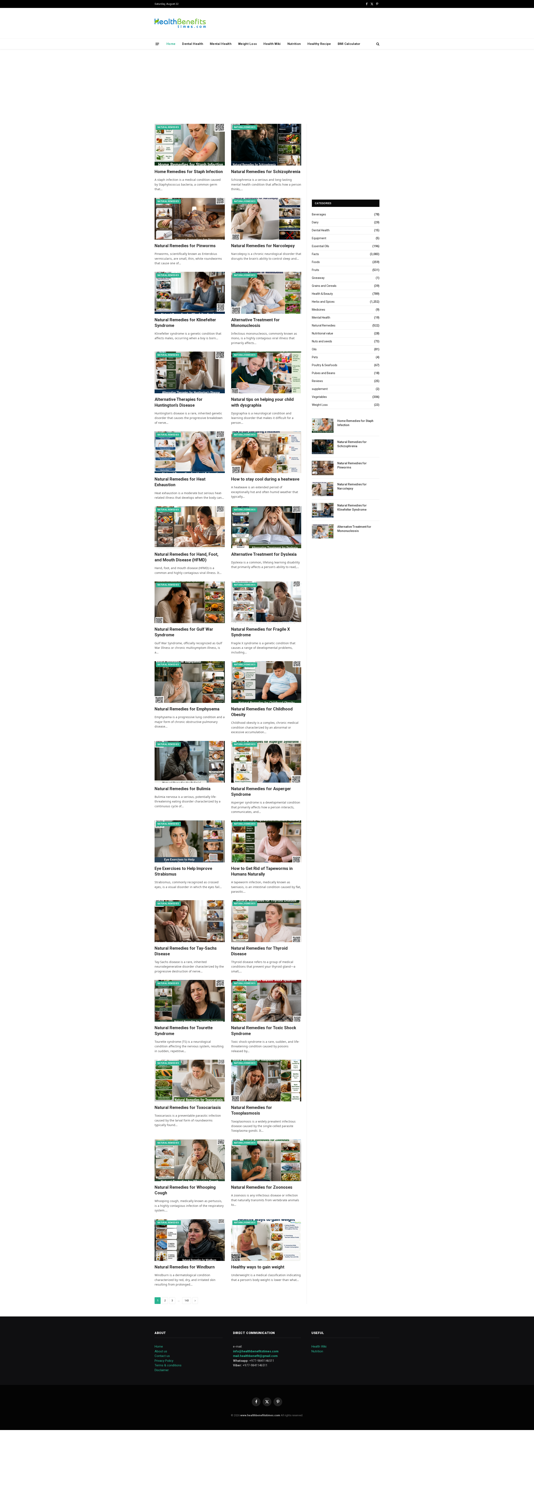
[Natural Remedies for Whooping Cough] (190, 1160)
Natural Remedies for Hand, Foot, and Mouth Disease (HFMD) (186, 557)
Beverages (319, 214)
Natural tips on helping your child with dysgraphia (262, 402)
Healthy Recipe (319, 44)
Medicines (318, 309)
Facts (315, 254)
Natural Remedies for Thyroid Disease (259, 951)
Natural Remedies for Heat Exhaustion (180, 482)
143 (186, 1300)
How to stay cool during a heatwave (265, 479)
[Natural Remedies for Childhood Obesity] (266, 682)
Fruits (315, 270)
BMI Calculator (349, 44)
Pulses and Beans (323, 373)
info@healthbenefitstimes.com (255, 1351)
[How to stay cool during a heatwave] (266, 452)
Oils (314, 349)
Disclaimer (162, 1370)
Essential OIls (320, 246)
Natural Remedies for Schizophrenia (265, 171)
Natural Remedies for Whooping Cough (185, 1190)
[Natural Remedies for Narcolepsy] (266, 219)
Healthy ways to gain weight (257, 1266)
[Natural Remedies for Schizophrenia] (266, 145)
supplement (320, 389)
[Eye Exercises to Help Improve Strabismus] (190, 841)
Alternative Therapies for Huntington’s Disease (179, 402)
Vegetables (319, 397)
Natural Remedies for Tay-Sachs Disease (186, 951)
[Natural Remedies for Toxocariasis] (190, 1080)
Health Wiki (272, 44)
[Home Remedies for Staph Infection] (190, 145)
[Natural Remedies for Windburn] (190, 1240)
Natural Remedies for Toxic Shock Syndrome (263, 1030)
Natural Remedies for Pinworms (185, 245)
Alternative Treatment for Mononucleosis (255, 322)
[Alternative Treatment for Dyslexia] (266, 527)
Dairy (315, 222)
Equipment (319, 238)
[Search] (377, 44)
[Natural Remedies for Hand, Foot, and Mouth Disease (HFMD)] (190, 527)
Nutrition (294, 44)
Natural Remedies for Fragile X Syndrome (260, 632)
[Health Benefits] (180, 23)
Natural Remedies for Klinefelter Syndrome (185, 322)
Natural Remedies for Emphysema (187, 708)
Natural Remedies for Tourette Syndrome (184, 1030)
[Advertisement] (267, 86)
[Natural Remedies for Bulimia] (190, 762)
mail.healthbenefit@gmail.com (255, 1356)
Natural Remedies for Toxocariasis (188, 1107)
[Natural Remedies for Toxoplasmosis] (266, 1080)
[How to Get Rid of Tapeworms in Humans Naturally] (266, 841)
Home (170, 44)
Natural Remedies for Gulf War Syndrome (184, 632)
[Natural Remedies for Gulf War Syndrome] (190, 602)
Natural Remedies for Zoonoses (261, 1187)
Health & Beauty (322, 293)
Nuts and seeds (322, 341)
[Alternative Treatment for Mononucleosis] (266, 293)
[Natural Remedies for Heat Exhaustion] (190, 452)
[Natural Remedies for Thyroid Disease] (266, 921)
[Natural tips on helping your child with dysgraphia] (266, 372)
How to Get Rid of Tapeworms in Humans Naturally (262, 871)
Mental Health (221, 44)
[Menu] (157, 44)
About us (161, 1351)
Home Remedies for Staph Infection (189, 171)
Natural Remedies (168, 127)
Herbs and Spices (323, 301)
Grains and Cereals (324, 285)
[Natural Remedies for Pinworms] (190, 219)
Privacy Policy (164, 1361)
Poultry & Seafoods (324, 365)
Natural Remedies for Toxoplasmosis (251, 1110)
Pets (315, 357)
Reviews (317, 381)
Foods (316, 262)
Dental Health (192, 44)
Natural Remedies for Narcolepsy (263, 245)
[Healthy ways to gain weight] (266, 1240)
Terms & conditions (168, 1365)
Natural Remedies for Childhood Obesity (262, 711)
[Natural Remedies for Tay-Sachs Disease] (190, 921)
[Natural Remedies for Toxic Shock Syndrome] (266, 1001)
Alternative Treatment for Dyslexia (264, 554)
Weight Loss (247, 44)
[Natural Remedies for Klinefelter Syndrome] (190, 293)
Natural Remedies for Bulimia (182, 788)
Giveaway (318, 278)
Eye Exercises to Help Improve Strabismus (183, 871)
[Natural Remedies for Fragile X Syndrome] (266, 602)
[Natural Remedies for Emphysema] (190, 682)
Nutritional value (322, 333)
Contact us (162, 1356)
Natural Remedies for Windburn (185, 1266)
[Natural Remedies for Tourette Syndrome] (190, 1001)
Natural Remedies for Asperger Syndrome (261, 791)
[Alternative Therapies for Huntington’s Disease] (190, 372)
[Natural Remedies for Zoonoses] (266, 1160)
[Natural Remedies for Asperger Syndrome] (266, 762)
